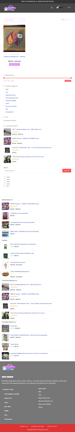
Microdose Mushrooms (14, 54)
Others (40, 407)
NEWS (6, 411)
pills (7, 109)
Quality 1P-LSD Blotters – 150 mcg (14, 56)
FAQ (5, 415)
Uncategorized (10, 112)
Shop (6, 402)
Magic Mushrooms (11, 95)
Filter (68, 81)
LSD (7, 92)
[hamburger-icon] (69, 7)
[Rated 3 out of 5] (8, 182)
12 (65, 19)
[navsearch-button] (52, 7)
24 (68, 19)
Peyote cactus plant (11, 106)
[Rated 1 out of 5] (8, 186)
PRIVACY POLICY (52, 426)
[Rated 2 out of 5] (8, 184)
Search (6, 167)
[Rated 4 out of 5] (8, 179)
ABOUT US (8, 398)
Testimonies (8, 419)
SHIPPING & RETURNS (37, 426)
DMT (7, 89)
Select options (14, 64)
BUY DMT (7, 406)
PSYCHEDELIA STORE (11, 394)
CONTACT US (24, 426)
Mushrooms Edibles (11, 100)
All (70, 19)
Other (7, 103)
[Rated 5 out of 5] (8, 177)
